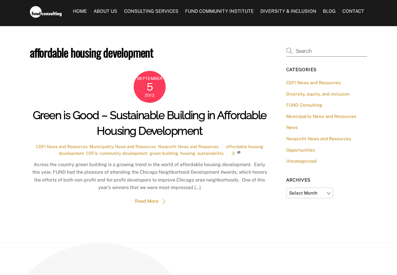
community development (124, 153)
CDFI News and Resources (61, 146)
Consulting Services (151, 11)
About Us (105, 11)
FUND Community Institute (219, 11)
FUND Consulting (304, 105)
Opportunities (300, 150)
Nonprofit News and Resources (188, 146)
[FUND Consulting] (46, 14)
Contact (353, 11)
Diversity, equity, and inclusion (318, 93)
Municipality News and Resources (123, 146)
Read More (146, 201)
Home (80, 11)
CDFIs (92, 153)
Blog (329, 11)
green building (164, 153)
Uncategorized (301, 161)
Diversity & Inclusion (288, 11)
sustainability (210, 153)
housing (187, 153)
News (292, 127)
